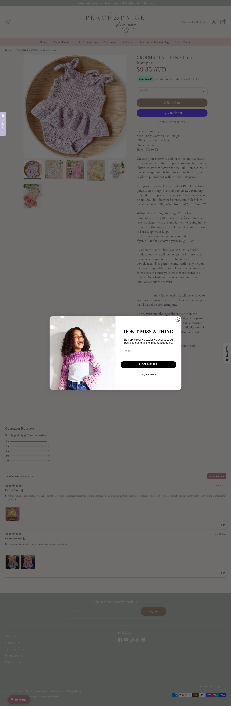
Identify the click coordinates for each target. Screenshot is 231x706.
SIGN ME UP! (148, 364)
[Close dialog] (178, 320)
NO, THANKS (149, 375)
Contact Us (3, 125)
